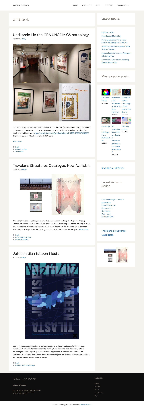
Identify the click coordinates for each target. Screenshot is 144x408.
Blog (95, 396)
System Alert (107, 208)
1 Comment (19, 151)
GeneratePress (85, 405)
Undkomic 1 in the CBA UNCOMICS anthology (51, 34)
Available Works (113, 168)
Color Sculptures (109, 205)
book (17, 147)
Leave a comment (21, 239)
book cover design (28, 365)
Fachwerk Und (107, 217)
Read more (17, 141)
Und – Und (106, 214)
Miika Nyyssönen (21, 5)
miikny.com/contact (20, 393)
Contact (109, 5)
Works (75, 5)
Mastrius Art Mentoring (111, 36)
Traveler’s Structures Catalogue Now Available (51, 165)
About (98, 5)
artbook (18, 149)
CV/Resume (122, 5)
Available (87, 5)
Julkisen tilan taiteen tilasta (36, 253)
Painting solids (108, 32)
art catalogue (20, 237)
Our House (106, 211)
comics (24, 149)
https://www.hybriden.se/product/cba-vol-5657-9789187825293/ (61, 133)
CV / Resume (98, 393)
